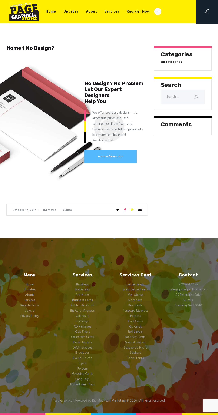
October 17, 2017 (24, 210)
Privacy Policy (29, 316)
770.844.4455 (188, 284)
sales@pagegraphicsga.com (188, 289)
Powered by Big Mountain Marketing (100, 400)
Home (30, 284)
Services (29, 300)
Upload (29, 310)
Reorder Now (29, 305)
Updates (30, 289)
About (29, 295)
